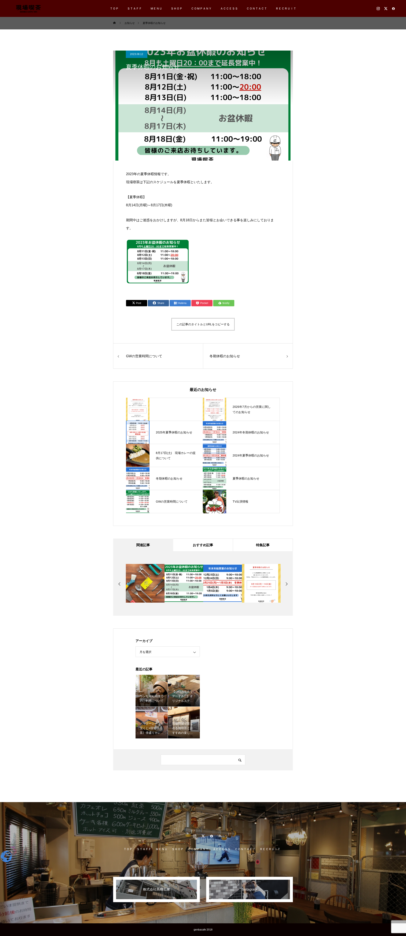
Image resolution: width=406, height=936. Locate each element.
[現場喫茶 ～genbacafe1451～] (28, 8)
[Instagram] (378, 8)
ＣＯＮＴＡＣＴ (256, 8)
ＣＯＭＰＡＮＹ (201, 8)
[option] (145, 583)
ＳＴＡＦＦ (134, 8)
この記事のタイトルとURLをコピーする (203, 324)
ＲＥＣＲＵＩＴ (286, 8)
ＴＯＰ (114, 8)
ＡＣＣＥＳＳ (229, 8)
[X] (386, 8)
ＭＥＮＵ (156, 8)
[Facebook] (393, 8)
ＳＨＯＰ (176, 8)
